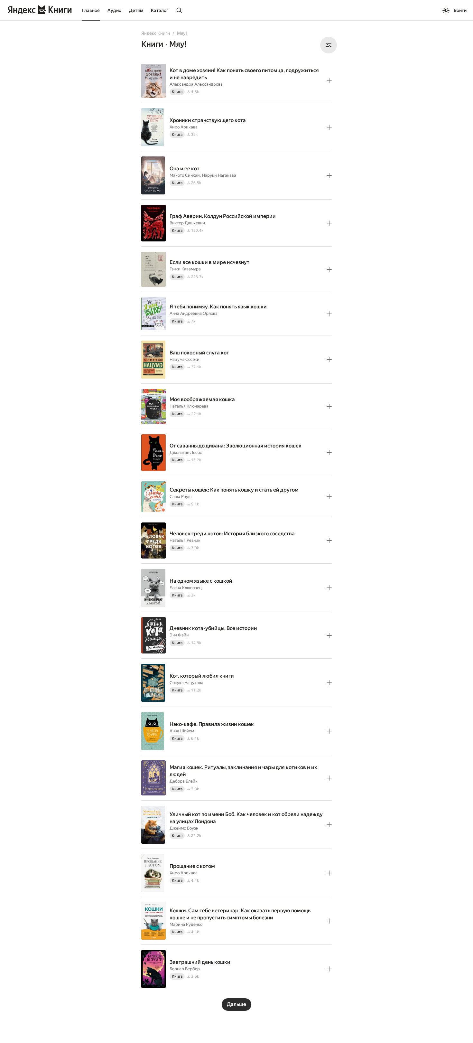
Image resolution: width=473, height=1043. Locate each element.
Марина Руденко (186, 924)
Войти (460, 10)
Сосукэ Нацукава (186, 682)
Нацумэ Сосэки (184, 359)
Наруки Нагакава (219, 175)
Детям (136, 10)
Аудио (114, 10)
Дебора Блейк (184, 781)
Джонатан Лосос (186, 452)
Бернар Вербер (185, 968)
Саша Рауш (180, 496)
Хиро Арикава (184, 127)
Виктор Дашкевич (187, 223)
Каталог (159, 10)
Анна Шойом (182, 730)
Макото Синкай (185, 175)
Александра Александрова (196, 84)
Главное (91, 10)
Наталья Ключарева (189, 406)
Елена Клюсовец (186, 587)
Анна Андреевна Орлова (194, 313)
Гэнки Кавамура (185, 269)
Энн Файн (179, 635)
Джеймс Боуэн (184, 828)
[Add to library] (329, 80)
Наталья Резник (185, 540)
